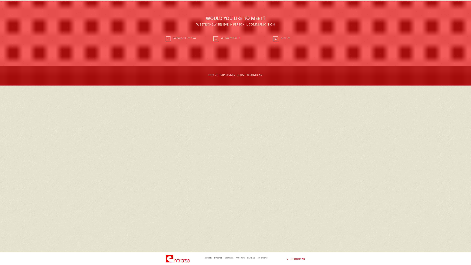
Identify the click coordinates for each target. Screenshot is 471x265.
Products (240, 258)
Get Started (263, 258)
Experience (229, 258)
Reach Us (251, 258)
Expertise (218, 258)
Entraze (208, 258)
